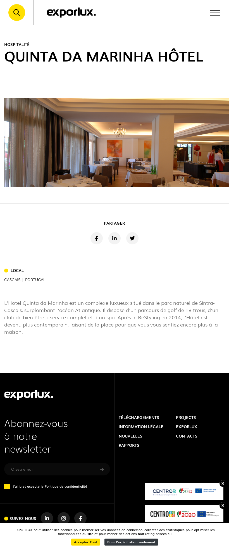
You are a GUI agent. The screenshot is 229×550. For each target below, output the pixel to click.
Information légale (141, 426)
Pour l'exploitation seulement (131, 541)
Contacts (186, 436)
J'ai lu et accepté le (50, 486)
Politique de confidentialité (66, 486)
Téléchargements (139, 417)
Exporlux (186, 426)
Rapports (129, 445)
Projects (186, 417)
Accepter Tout (85, 541)
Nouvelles (130, 436)
